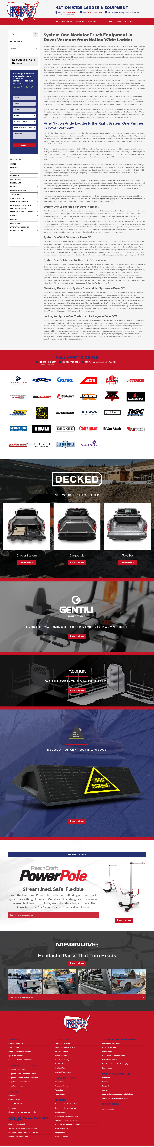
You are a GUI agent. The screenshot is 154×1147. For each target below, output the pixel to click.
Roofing (13, 219)
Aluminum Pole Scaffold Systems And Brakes (28, 1119)
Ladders (13, 187)
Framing (13, 216)
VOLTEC (13, 164)
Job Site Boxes (15, 223)
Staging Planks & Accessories (22, 212)
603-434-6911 (70, 12)
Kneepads (14, 168)
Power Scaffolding (18, 191)
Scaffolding (15, 194)
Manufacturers (16, 231)
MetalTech (14, 175)
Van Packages (15, 179)
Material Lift (15, 183)
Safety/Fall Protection (19, 227)
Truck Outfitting (17, 198)
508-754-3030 (95, 12)
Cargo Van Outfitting (19, 202)
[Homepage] (23, 11)
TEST (12, 172)
